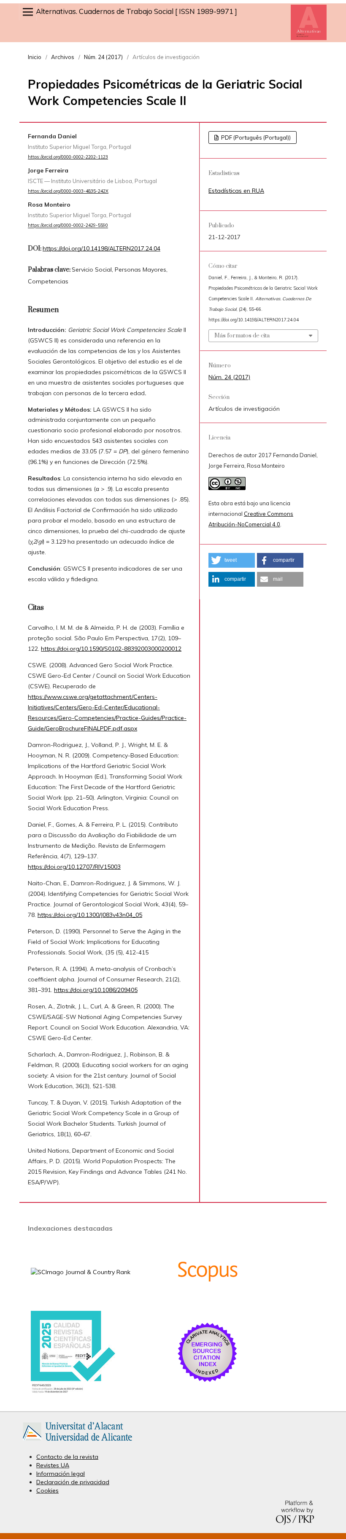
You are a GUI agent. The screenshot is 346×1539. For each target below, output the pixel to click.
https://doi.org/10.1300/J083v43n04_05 (90, 915)
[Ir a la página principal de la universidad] (77, 1442)
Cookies (47, 1490)
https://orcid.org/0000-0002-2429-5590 (68, 226)
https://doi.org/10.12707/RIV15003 (74, 867)
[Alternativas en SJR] (80, 1272)
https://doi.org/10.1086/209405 (96, 990)
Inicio (34, 57)
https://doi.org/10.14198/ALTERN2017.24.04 (101, 248)
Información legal (60, 1473)
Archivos (62, 57)
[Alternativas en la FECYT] (73, 1391)
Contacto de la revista (67, 1457)
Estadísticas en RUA (236, 190)
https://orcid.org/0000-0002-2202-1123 (68, 157)
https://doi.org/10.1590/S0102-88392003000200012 (111, 648)
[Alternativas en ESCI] (207, 1381)
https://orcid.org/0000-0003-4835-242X (68, 191)
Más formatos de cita (242, 336)
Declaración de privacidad (72, 1482)
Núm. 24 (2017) (103, 57)
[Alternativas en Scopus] (207, 1301)
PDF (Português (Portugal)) (255, 137)
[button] (231, 560)
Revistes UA (52, 1465)
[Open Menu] (27, 11)
